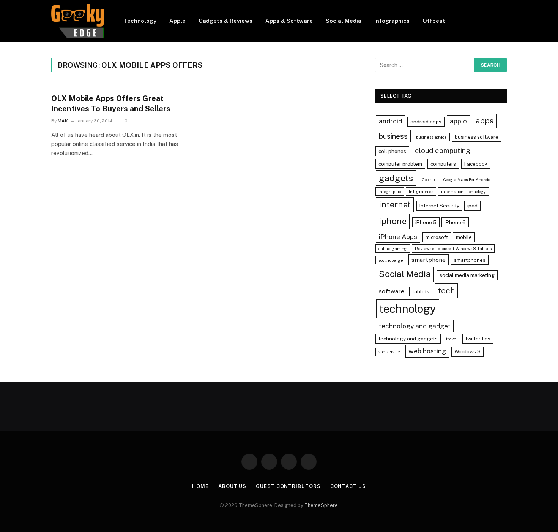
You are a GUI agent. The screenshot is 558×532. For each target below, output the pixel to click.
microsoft (437, 237)
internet (395, 204)
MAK (63, 121)
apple (458, 121)
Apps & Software (289, 20)
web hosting (427, 351)
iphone (393, 221)
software (391, 291)
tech (446, 290)
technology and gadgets (408, 339)
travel (451, 339)
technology (407, 308)
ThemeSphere (321, 505)
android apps (425, 122)
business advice (431, 137)
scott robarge (390, 260)
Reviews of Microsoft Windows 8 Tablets (453, 248)
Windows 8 (467, 351)
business (393, 136)
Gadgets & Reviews (225, 20)
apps (484, 120)
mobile (464, 237)
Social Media (343, 20)
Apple (177, 20)
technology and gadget (415, 326)
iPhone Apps (398, 237)
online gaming (392, 248)
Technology (140, 20)
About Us (232, 486)
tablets (420, 291)
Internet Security (439, 206)
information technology (463, 191)
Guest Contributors (288, 486)
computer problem (400, 164)
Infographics (392, 20)
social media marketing (467, 275)
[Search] (504, 21)
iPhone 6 (455, 222)
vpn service (389, 352)
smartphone (428, 259)
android (390, 121)
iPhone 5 (426, 222)
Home (200, 486)
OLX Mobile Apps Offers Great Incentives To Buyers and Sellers (110, 103)
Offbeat (433, 20)
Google (428, 179)
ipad (472, 206)
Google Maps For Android (466, 179)
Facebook (475, 164)
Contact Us (348, 486)
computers (443, 164)
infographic (389, 191)
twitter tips (477, 339)
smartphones (469, 260)
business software (476, 137)
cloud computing (442, 150)
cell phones (392, 151)
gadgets (396, 178)
